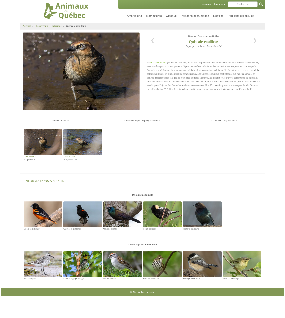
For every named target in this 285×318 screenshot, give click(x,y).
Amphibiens (134, 15)
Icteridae (57, 25)
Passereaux (41, 25)
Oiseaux (171, 15)
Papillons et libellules (241, 15)
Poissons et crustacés (195, 15)
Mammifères (154, 15)
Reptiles (218, 15)
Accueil (26, 25)
